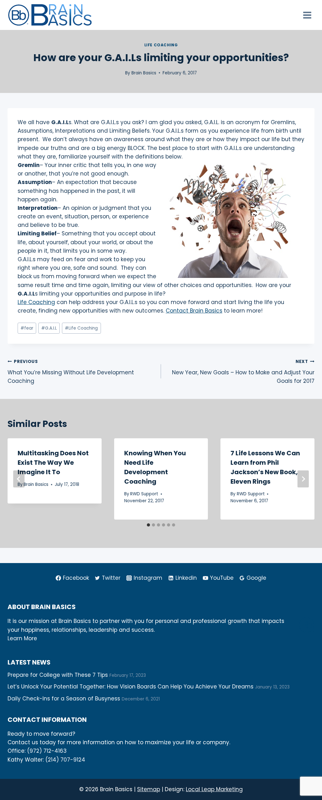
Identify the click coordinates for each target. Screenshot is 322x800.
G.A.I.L (49, 328)
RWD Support (144, 494)
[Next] (303, 478)
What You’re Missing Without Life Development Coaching (71, 372)
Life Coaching (161, 45)
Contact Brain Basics (194, 310)
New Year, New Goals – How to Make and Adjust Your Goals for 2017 (243, 372)
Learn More (22, 638)
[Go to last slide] (19, 478)
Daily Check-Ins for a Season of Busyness (64, 698)
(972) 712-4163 (47, 751)
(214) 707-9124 (65, 759)
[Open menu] (307, 15)
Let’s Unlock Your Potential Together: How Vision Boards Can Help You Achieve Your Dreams (130, 686)
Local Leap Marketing (214, 789)
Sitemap (148, 789)
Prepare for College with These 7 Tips (58, 675)
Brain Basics (143, 73)
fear (26, 328)
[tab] (148, 525)
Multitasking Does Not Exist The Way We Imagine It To (53, 462)
